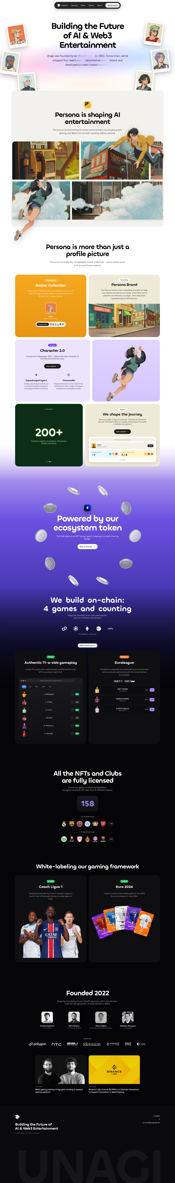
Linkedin (157, 1116)
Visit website (51, 366)
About (99, 5)
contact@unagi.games (151, 1123)
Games (91, 5)
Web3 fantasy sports (87, 645)
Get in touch (112, 5)
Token (83, 5)
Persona (74, 5)
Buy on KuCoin (86, 546)
